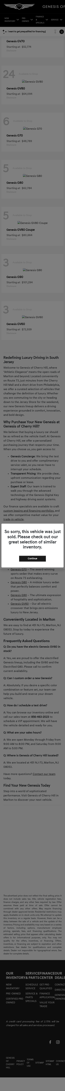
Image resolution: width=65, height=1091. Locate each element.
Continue (32, 558)
